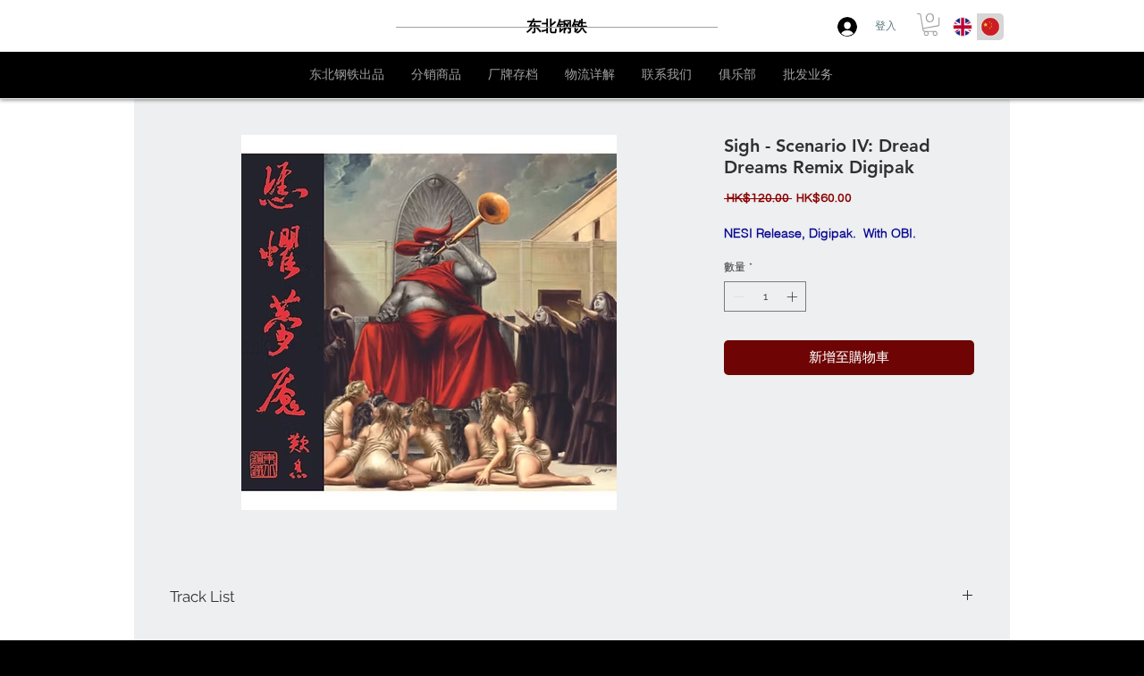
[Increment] (793, 296)
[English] (962, 26)
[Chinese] (990, 26)
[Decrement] (736, 296)
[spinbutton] (765, 296)
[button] (930, 24)
